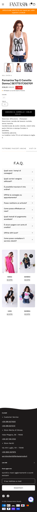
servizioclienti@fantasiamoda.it (14, 456)
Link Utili (4, 462)
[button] (26, 4)
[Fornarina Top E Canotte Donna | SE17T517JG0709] (8, 67)
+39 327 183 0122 (9, 439)
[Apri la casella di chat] (31, 499)
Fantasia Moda (11, 501)
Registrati (18, 488)
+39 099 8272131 (8, 426)
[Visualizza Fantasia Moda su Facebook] (8, 496)
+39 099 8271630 (9, 422)
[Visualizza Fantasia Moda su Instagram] (3, 496)
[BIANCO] (4, 97)
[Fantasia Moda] (18, 4)
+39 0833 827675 (9, 452)
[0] (30, 4)
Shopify (18, 501)
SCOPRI (10, 280)
